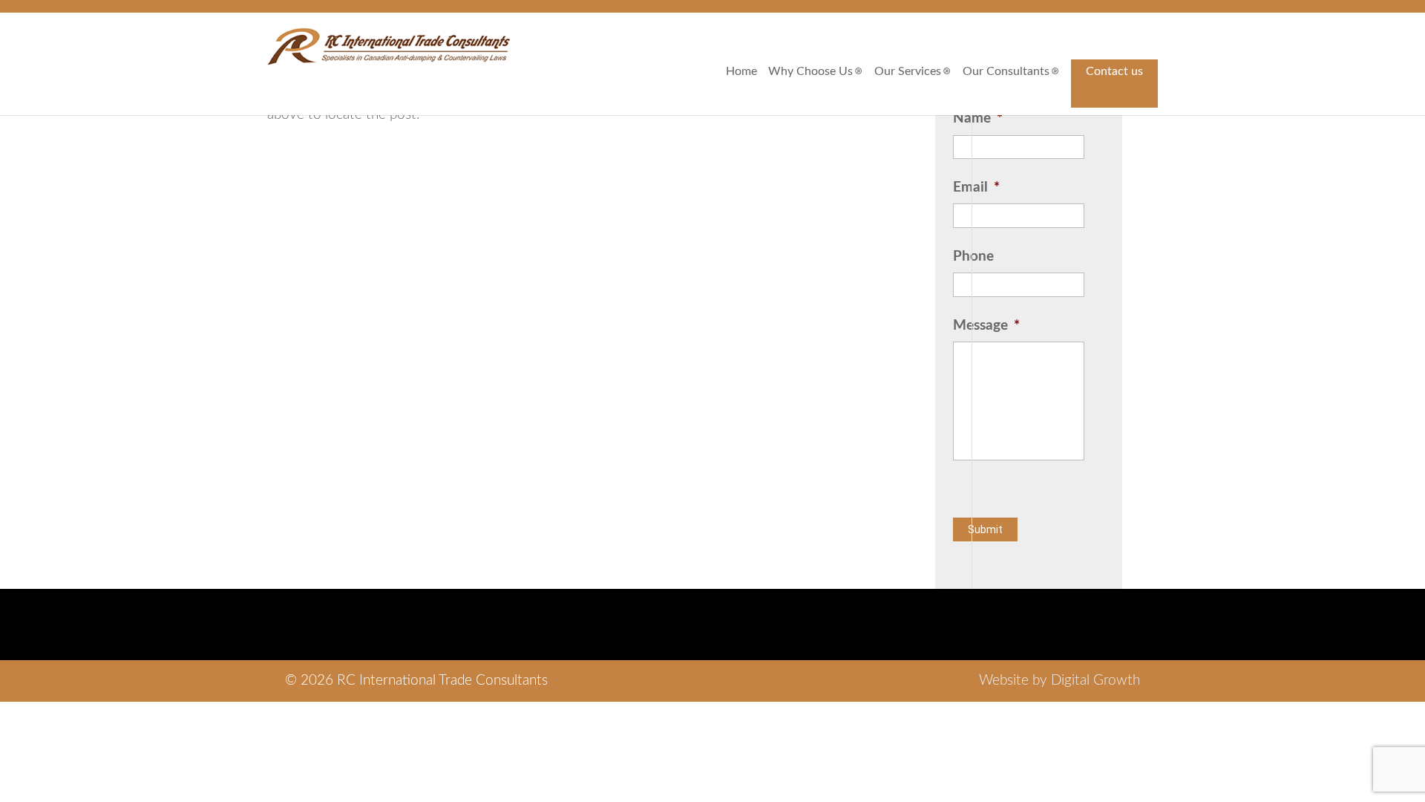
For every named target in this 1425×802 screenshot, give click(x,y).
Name (978, 118)
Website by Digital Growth (1059, 681)
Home (741, 71)
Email (976, 187)
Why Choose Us (810, 71)
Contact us (1114, 71)
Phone (973, 257)
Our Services (907, 71)
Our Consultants (1006, 71)
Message (986, 326)
